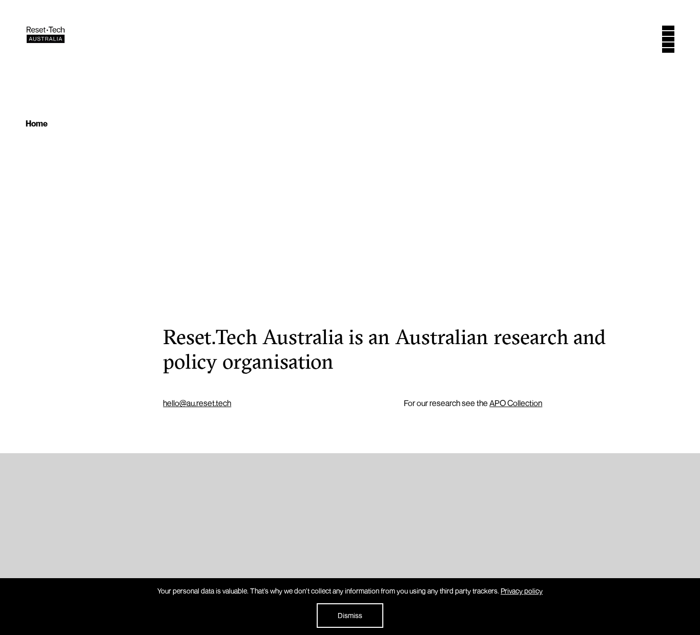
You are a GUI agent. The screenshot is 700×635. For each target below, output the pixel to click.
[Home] (46, 40)
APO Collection (515, 403)
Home (37, 123)
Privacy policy (522, 590)
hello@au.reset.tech (197, 403)
